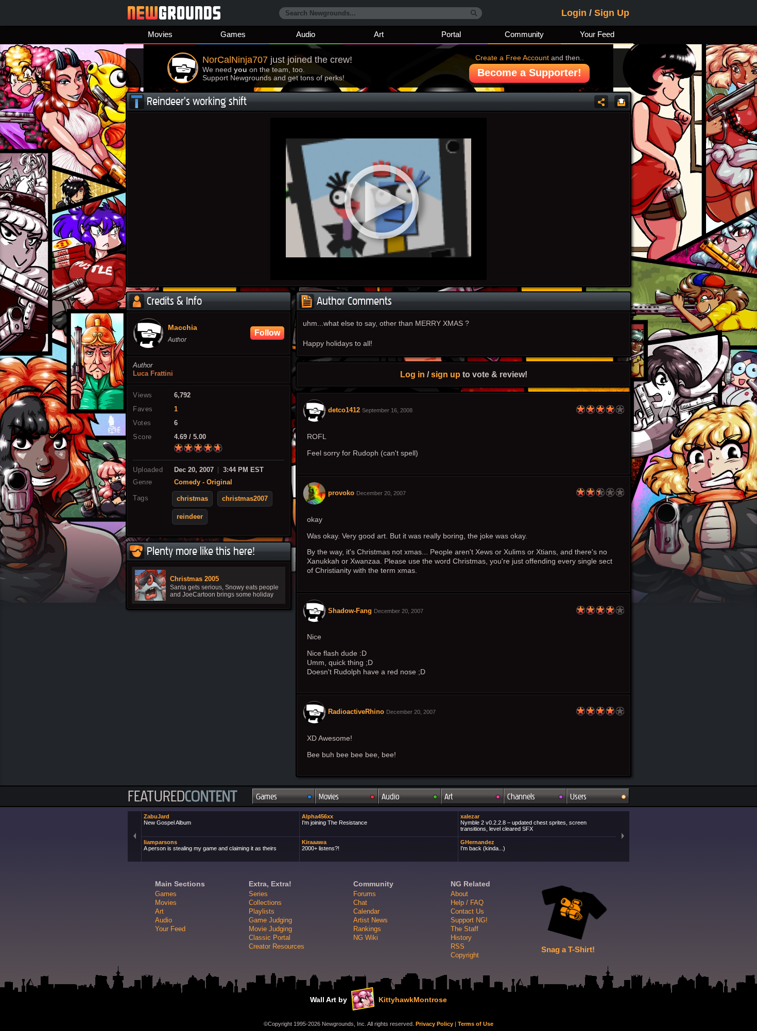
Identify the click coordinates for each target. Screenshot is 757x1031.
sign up (445, 374)
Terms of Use (475, 1024)
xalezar (523, 822)
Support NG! (469, 920)
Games (233, 34)
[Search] (474, 13)
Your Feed (597, 34)
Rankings (367, 929)
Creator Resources (276, 946)
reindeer (190, 516)
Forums (364, 894)
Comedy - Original (203, 482)
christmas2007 (245, 498)
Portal (451, 34)
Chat (360, 902)
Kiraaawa (320, 845)
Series (258, 894)
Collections (265, 902)
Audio (305, 34)
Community (524, 34)
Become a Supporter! (529, 72)
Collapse (621, 101)
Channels (521, 796)
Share (601, 101)
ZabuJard (167, 819)
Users (578, 796)
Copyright (465, 955)
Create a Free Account (512, 58)
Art (379, 34)
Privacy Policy (434, 1024)
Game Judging (270, 920)
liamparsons (210, 845)
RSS (457, 946)
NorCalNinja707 (235, 60)
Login (574, 13)
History (461, 937)
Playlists (261, 911)
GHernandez (482, 845)
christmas (192, 498)
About (459, 894)
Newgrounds (174, 13)
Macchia (182, 328)
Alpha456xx (334, 819)
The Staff (464, 929)
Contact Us (467, 911)
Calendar (366, 911)
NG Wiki (365, 937)
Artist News (370, 920)
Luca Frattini (153, 373)
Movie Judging (270, 929)
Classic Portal (269, 937)
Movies (160, 34)
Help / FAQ (467, 902)
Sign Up (611, 13)
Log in (412, 374)
